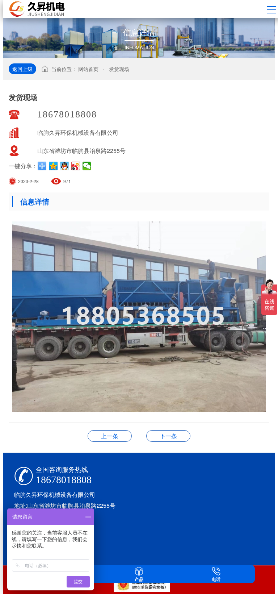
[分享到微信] (87, 166)
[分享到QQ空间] (53, 166)
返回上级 (22, 68)
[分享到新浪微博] (75, 166)
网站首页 (88, 68)
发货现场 (119, 68)
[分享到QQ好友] (64, 166)
